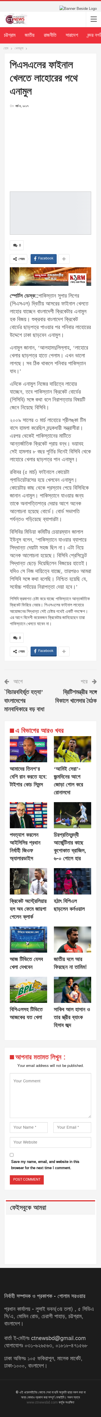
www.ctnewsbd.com (43, 1402)
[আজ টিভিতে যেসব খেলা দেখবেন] (28, 940)
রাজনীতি (50, 35)
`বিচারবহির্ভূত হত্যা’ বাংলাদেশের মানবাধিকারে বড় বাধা (24, 701)
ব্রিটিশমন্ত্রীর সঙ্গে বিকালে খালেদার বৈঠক (76, 696)
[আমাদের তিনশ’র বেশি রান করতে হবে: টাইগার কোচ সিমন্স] (28, 749)
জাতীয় (30, 35)
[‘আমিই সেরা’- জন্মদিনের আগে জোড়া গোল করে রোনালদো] (72, 749)
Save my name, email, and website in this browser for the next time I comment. (45, 1164)
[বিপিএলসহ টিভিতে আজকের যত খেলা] (28, 990)
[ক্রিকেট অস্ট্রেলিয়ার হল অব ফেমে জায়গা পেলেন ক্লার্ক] (28, 881)
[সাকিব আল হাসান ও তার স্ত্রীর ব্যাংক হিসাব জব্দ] (72, 990)
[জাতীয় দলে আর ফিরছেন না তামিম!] (72, 940)
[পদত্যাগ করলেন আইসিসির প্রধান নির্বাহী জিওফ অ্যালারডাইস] (28, 815)
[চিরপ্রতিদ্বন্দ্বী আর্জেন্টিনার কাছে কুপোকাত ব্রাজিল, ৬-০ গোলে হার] (72, 815)
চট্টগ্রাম (9, 35)
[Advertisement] (50, 148)
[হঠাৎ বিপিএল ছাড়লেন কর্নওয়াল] (72, 881)
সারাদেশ (72, 35)
